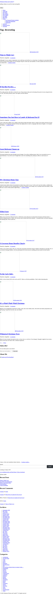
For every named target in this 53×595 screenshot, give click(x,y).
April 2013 (5, 548)
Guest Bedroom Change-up (9, 149)
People (4, 580)
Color (4, 559)
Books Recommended (10, 21)
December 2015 (6, 527)
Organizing (5, 579)
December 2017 (6, 516)
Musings (4, 578)
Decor (4, 562)
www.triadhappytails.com (5, 472)
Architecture (5, 557)
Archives (5, 24)
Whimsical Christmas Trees (10, 334)
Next (5, 342)
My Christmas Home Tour (9, 180)
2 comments (12, 152)
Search (1, 464)
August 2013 (5, 543)
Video (4, 590)
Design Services (6, 25)
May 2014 (5, 532)
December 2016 (6, 521)
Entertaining (5, 568)
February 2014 (6, 536)
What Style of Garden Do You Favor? (13, 494)
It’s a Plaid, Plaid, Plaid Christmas (12, 303)
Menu (2, 7)
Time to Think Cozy (7, 55)
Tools (4, 587)
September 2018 (6, 510)
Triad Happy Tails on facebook (18, 472)
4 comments (12, 57)
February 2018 (6, 514)
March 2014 (5, 535)
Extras (4, 19)
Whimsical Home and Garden (7, 1)
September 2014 (6, 529)
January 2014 (6, 537)
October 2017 (6, 519)
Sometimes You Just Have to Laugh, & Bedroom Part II (19, 117)
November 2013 (6, 540)
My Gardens (5, 14)
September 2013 (6, 542)
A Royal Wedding (4, 485)
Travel (4, 588)
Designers (5, 563)
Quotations (5, 583)
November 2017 (6, 517)
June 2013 (5, 546)
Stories (4, 584)
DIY (4, 566)
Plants (4, 582)
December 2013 (6, 538)
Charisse (2, 491)
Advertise (5, 26)
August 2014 (5, 530)
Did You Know (6, 564)
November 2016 (6, 522)
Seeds (6, 491)
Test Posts (5, 585)
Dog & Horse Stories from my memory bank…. (13, 567)
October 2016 (6, 524)
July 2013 (5, 545)
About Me (5, 11)
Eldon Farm (4, 211)
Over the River (3, 484)
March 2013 (5, 550)
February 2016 (6, 525)
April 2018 (5, 512)
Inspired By (8, 22)
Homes (4, 577)
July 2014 (5, 531)
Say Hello (5, 16)
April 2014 (5, 533)
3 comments (12, 276)
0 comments (12, 89)
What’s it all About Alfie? (5, 482)
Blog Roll (5, 17)
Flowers (4, 571)
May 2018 (5, 511)
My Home (5, 12)
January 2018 (6, 515)
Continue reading (11, 62)
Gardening (5, 574)
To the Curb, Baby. (6, 274)
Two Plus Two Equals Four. (6, 481)
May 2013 (5, 547)
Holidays (5, 576)
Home (4, 10)
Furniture (5, 572)
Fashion (4, 569)
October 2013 (6, 541)
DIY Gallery (5, 15)
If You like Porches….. (8, 87)
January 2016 (6, 526)
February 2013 (6, 551)
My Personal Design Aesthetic (12, 20)
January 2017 (6, 520)
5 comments (12, 182)
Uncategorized (6, 589)
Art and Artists (6, 558)
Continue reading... (25, 462)
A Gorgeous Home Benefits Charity (12, 243)
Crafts (4, 561)
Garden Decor (6, 573)
